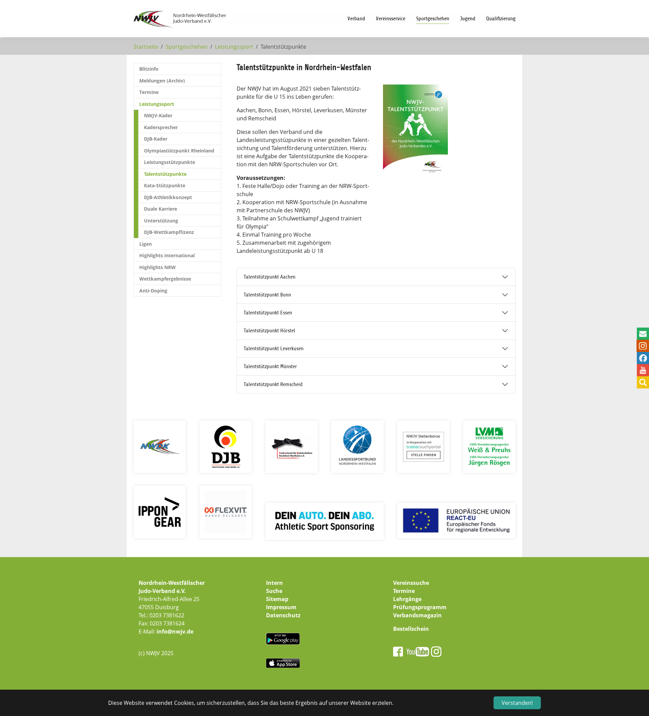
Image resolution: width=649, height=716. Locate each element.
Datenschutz (283, 615)
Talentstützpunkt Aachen (269, 277)
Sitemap (277, 599)
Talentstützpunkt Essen (268, 313)
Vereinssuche (411, 583)
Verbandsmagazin (417, 615)
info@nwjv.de (175, 631)
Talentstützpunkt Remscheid (273, 384)
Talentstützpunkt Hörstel (269, 331)
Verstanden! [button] (517, 703)
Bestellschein (411, 629)
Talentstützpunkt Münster (270, 366)
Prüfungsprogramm (420, 607)
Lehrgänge (407, 599)
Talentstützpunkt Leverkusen (274, 348)
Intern (274, 583)
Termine (404, 591)
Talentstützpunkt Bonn (267, 295)
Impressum (281, 607)
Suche (274, 591)
